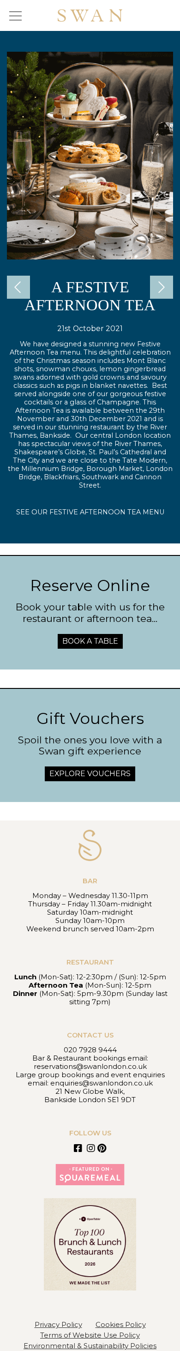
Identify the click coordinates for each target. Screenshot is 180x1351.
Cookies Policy (121, 1324)
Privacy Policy (58, 1324)
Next (164, 287)
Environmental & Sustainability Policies (90, 1345)
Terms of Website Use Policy (90, 1335)
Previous (21, 287)
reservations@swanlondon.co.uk (90, 1066)
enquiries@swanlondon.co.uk (101, 1083)
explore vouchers (90, 773)
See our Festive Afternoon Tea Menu (90, 512)
